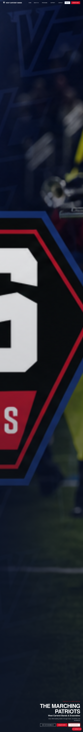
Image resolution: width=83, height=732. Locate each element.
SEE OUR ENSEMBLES (48, 725)
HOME (30, 2)
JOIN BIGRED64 (74, 725)
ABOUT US (36, 2)
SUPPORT (53, 2)
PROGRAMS (44, 2)
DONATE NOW (61, 725)
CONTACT (60, 2)
